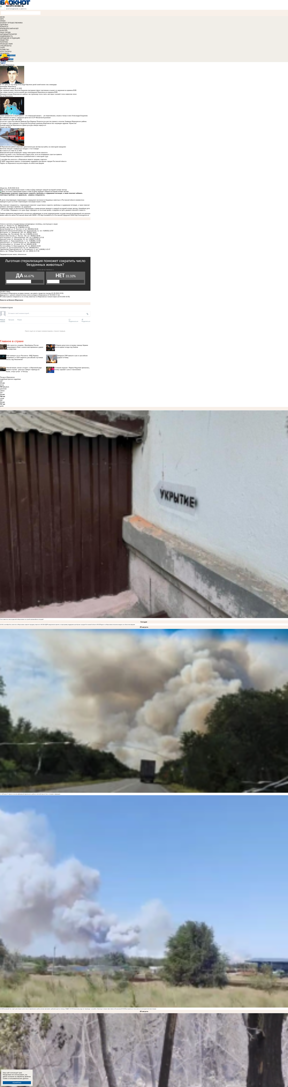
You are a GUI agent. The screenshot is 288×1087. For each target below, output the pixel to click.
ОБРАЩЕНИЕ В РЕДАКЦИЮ (10, 38)
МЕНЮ (2, 17)
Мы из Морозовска (6, 96)
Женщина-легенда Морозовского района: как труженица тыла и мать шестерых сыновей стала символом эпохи (38, 94)
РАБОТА (13, 55)
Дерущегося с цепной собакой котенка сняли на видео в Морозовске (23, 295)
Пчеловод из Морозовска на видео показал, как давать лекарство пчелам (25, 293)
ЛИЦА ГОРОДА (5, 32)
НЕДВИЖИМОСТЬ (6, 36)
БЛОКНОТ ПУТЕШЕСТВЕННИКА (11, 23)
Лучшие (11, 320)
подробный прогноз (6, 379)
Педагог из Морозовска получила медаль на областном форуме (117, 624)
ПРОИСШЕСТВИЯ (6, 44)
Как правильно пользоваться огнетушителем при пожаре (140, 1008)
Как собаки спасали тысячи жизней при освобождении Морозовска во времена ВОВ (28, 92)
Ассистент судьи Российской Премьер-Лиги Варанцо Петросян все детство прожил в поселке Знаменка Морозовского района (43, 121)
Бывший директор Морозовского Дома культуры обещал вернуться (23, 125)
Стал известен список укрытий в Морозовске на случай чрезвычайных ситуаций (21, 619)
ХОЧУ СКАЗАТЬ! (6, 51)
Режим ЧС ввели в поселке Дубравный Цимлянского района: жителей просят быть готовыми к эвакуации (31, 794)
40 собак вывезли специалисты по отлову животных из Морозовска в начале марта (28, 297)
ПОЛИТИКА (4, 42)
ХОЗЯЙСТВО (4, 49)
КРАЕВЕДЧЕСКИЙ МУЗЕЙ (9, 28)
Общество (3, 188)
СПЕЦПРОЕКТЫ (5, 46)
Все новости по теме (7, 88)
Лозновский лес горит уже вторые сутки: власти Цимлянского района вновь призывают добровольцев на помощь (34, 1008)
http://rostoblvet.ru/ (46, 215)
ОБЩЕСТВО (4, 40)
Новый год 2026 (5, 127)
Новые (2, 320)
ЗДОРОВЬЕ (4, 25)
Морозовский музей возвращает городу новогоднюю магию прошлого (24, 152)
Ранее (19, 320)
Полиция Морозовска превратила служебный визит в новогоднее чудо (24, 156)
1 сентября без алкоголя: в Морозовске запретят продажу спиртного (21, 624)
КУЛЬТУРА (3, 30)
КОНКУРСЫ (4, 26)
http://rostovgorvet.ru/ (82, 215)
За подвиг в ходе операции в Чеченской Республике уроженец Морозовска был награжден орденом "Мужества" (38, 123)
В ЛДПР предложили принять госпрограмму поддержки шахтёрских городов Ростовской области (70, 624)
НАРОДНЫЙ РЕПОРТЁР (8, 34)
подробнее (17, 379)
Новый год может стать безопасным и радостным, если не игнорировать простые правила (31, 154)
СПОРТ (2, 48)
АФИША (3, 21)
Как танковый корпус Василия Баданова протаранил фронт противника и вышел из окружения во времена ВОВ (38, 90)
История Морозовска (7, 65)
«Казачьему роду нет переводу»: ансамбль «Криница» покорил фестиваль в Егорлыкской (97, 1008)
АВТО (2, 19)
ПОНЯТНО (17, 1083)
